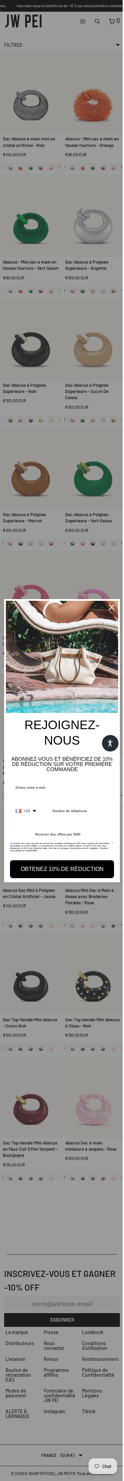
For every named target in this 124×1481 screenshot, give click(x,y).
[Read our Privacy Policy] (109, 844)
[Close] (108, 609)
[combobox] (26, 809)
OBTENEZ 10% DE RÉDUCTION (60, 867)
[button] (107, 743)
